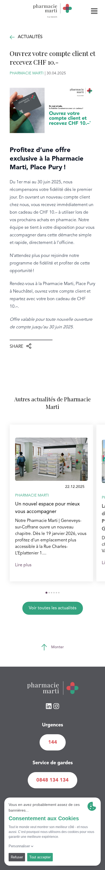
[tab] (46, 593)
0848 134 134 (52, 780)
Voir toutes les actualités (52, 608)
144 (52, 742)
